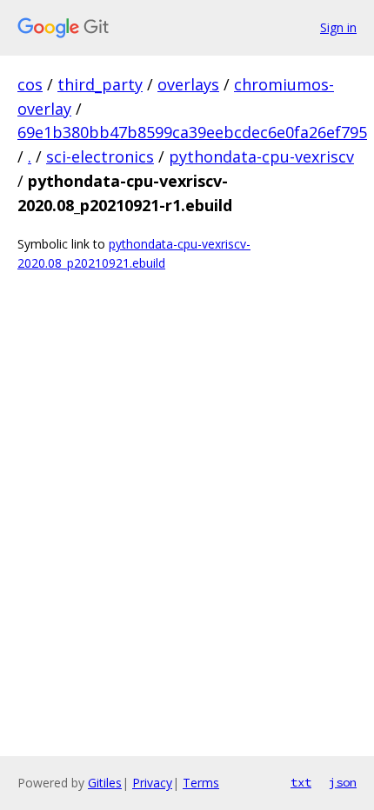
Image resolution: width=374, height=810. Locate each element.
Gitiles (105, 782)
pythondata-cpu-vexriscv (261, 156)
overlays (188, 84)
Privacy (152, 782)
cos (30, 84)
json (343, 782)
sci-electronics (100, 156)
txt (301, 782)
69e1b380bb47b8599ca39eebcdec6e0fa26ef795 (192, 132)
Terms (201, 782)
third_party (100, 84)
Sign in (338, 27)
